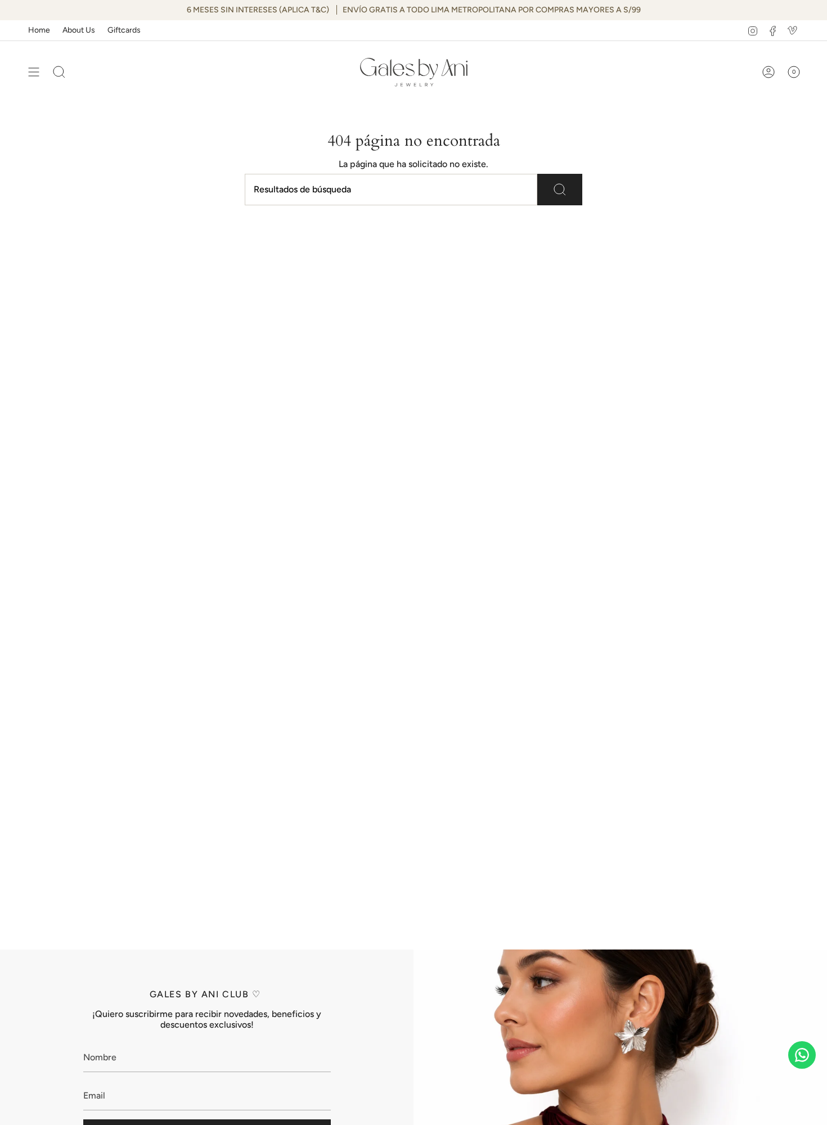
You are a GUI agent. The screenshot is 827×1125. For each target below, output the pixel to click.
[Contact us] (802, 1055)
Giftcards (124, 30)
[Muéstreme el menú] (34, 72)
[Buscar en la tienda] (559, 189)
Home (39, 30)
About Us (78, 30)
